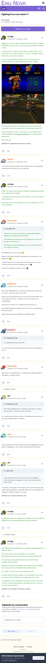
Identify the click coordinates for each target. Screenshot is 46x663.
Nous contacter (19, 647)
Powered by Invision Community (23, 651)
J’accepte (39, 658)
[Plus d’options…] (42, 37)
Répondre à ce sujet (23, 29)
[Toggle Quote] (5, 228)
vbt (8, 396)
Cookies (29, 647)
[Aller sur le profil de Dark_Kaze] (4, 222)
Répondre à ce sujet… (14, 620)
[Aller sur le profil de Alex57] (4, 161)
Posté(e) (17, 39)
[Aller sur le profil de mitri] (4, 435)
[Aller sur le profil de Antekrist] (4, 331)
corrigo (6, 20)
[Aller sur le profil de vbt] (4, 397)
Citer (8, 151)
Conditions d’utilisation (9, 660)
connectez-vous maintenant (26, 609)
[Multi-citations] (3, 151)
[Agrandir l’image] (23, 79)
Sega (21, 22)
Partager (12, 631)
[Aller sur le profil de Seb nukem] (4, 367)
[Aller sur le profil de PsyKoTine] (4, 285)
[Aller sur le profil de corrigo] (4, 38)
